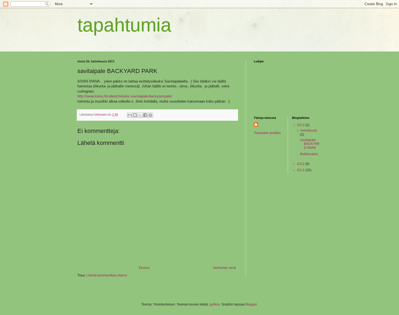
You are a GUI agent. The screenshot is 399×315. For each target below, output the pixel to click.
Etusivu (144, 268)
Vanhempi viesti (224, 268)
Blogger (251, 304)
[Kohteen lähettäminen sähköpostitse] (129, 115)
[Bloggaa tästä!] (135, 115)
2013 (301, 125)
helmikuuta (309, 130)
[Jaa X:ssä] (140, 115)
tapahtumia (124, 25)
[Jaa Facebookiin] (145, 115)
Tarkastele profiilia (267, 133)
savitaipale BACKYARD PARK (309, 144)
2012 (301, 164)
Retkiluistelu (309, 154)
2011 (301, 170)
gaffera (215, 304)
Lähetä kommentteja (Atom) (106, 275)
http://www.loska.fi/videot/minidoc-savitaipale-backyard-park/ (124, 96)
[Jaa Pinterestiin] (150, 115)
